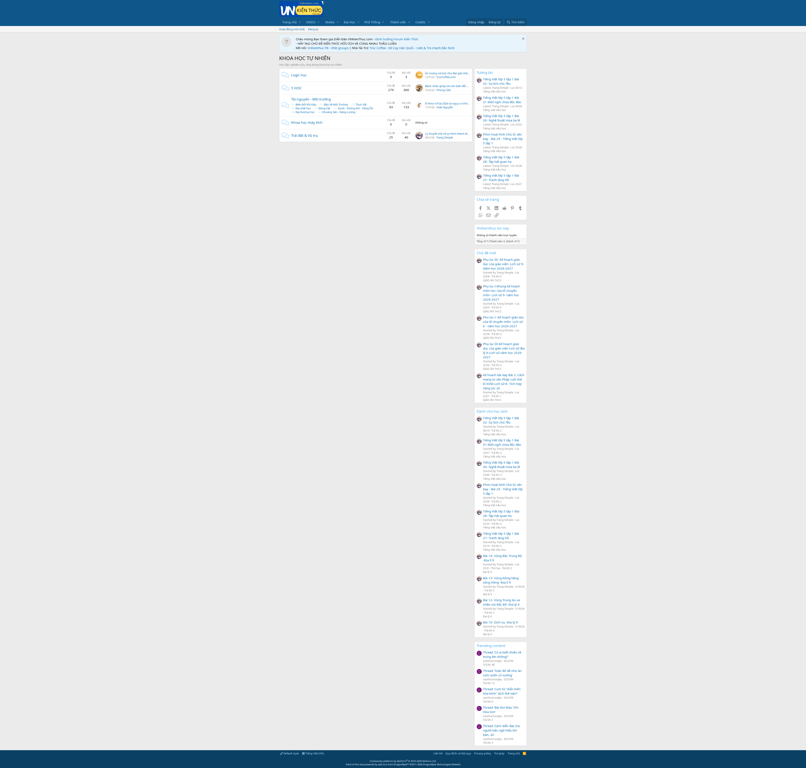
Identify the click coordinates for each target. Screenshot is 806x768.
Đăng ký (313, 29)
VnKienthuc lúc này (493, 228)
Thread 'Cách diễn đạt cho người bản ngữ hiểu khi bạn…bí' (501, 730)
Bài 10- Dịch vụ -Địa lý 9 (500, 622)
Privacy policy (482, 753)
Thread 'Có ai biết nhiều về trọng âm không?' (502, 654)
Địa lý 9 (487, 572)
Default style (291, 753)
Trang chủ (289, 22)
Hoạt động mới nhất (292, 29)
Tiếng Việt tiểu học (494, 91)
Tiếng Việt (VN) (314, 753)
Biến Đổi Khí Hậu (306, 104)
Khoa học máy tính (307, 122)
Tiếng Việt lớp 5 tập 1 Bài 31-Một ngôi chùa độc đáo (502, 99)
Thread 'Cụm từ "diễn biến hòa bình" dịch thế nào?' (502, 691)
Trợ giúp (499, 753)
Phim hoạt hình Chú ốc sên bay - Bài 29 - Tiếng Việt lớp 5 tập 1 (503, 138)
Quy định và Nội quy (458, 753)
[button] (300, 22)
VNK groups (339, 48)
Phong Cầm (443, 90)
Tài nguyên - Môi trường (311, 99)
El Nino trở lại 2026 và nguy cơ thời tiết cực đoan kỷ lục (459, 103)
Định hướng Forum (389, 39)
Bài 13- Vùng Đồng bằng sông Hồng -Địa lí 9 (501, 580)
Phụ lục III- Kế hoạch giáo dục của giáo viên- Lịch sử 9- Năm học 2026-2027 (503, 263)
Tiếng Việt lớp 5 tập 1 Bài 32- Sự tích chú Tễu (501, 81)
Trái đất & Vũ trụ (304, 135)
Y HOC (296, 88)
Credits (420, 22)
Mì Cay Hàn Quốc (401, 48)
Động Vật (324, 108)
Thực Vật (361, 104)
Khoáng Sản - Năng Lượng (338, 112)
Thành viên (398, 22)
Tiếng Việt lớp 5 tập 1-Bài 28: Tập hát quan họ (501, 159)
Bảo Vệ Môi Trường (336, 104)
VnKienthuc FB (317, 48)
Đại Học (349, 22)
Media (329, 22)
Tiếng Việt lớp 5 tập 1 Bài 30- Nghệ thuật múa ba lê (501, 118)
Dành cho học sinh (492, 411)
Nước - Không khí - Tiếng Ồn (355, 108)
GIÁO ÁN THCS (492, 280)
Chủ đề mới (486, 252)
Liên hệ (437, 753)
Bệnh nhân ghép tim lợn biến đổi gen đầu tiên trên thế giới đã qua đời (468, 86)
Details (456, 764)
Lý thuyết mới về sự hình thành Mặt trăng (451, 134)
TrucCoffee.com (446, 77)
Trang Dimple (444, 137)
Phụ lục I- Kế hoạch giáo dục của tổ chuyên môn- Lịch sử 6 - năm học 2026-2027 (503, 321)
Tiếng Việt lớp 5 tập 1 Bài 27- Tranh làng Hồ (501, 177)
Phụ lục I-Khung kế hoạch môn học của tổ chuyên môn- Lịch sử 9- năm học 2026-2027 (501, 292)
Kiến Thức (411, 39)
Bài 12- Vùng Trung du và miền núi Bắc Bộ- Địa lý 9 (501, 602)
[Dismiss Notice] (523, 39)
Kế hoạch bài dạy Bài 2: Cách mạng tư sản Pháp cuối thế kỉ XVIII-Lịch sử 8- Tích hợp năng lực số (503, 381)
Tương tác (485, 72)
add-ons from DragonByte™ (393, 764)
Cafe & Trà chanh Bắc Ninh (435, 48)
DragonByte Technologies (437, 764)
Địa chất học (303, 108)
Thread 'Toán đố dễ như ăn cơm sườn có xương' (502, 673)
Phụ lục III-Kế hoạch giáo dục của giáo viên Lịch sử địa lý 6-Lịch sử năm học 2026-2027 (504, 350)
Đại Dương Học (305, 112)
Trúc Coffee (378, 48)
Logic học (299, 75)
